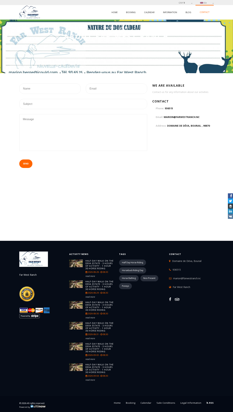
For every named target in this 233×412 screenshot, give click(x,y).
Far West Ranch (181, 287)
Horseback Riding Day (132, 270)
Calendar (149, 12)
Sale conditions (166, 402)
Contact (204, 12)
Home (115, 12)
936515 (169, 108)
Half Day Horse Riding (132, 262)
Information (170, 12)
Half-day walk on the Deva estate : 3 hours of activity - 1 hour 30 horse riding (99, 265)
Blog (188, 12)
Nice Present (149, 278)
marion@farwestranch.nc (182, 117)
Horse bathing (129, 278)
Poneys (125, 286)
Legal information (190, 402)
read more (90, 276)
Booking (131, 12)
